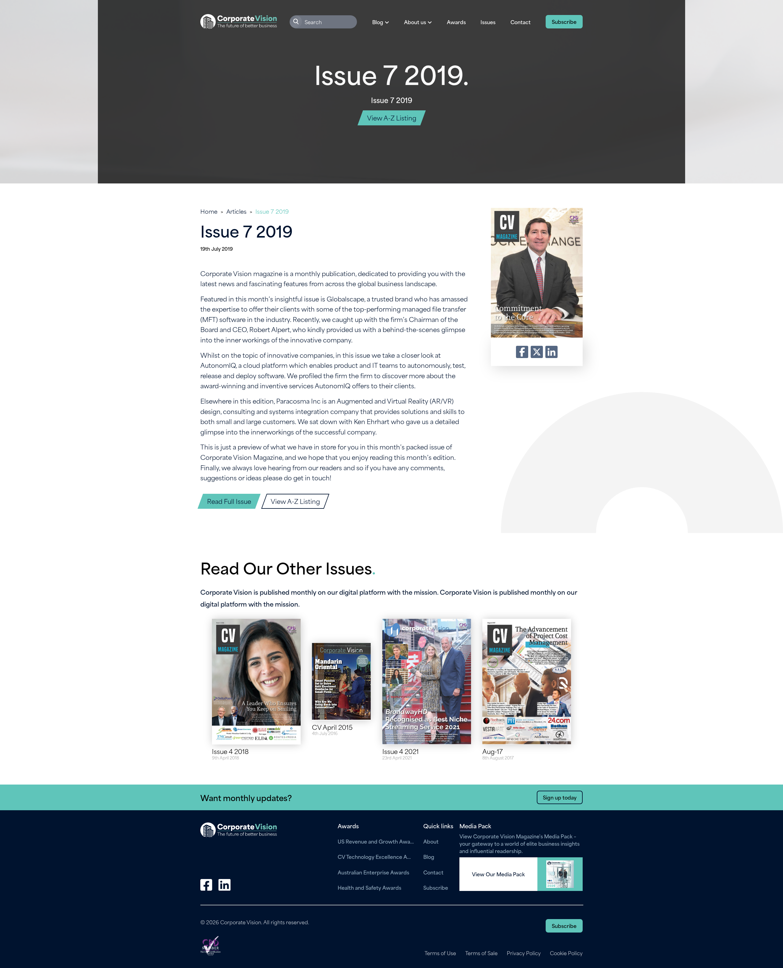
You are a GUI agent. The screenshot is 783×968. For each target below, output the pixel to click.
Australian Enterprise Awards (373, 872)
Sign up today (560, 797)
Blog (428, 856)
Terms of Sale (481, 953)
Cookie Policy (566, 953)
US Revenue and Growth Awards (376, 841)
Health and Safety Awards (369, 887)
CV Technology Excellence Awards (376, 856)
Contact (520, 21)
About (431, 841)
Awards (456, 21)
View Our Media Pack (498, 874)
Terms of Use (440, 953)
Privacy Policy (524, 953)
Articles (236, 211)
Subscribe (564, 21)
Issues (488, 21)
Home (208, 211)
